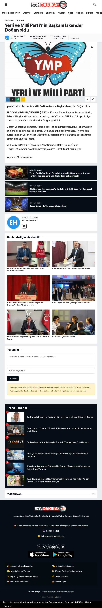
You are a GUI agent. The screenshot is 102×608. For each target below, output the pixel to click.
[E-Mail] (24, 226)
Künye (38, 592)
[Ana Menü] (6, 5)
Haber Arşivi (61, 582)
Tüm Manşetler (61, 577)
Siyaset (20, 20)
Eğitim (89, 13)
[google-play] (63, 554)
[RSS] (63, 547)
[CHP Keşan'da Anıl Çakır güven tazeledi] (73, 288)
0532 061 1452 (52, 531)
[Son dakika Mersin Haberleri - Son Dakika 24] (50, 5)
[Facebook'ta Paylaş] (8, 99)
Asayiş (26, 13)
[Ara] (94, 5)
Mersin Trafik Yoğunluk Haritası (68, 571)
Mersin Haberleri (11, 13)
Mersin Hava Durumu (65, 566)
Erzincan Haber (29, 220)
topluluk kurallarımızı (31, 387)
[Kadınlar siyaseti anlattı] (73, 322)
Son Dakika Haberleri (19, 582)
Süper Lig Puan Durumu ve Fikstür (24, 577)
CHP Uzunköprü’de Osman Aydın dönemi (71, 268)
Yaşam (61, 13)
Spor (70, 13)
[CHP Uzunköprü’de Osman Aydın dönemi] (73, 254)
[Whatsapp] (58, 547)
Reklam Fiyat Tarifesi (65, 592)
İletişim (31, 592)
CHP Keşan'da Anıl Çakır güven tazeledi (71, 303)
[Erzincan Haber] (13, 222)
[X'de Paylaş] (12, 99)
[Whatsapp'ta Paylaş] (17, 99)
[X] (44, 547)
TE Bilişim (57, 597)
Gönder (13, 378)
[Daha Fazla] (23, 99)
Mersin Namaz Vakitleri (20, 571)
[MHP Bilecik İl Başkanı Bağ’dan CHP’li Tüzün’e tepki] (28, 322)
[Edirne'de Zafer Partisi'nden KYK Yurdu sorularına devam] (28, 254)
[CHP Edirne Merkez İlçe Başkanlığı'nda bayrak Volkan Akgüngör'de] (28, 288)
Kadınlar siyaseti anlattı (63, 337)
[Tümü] (93, 494)
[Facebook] (39, 547)
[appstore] (39, 554)
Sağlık (79, 13)
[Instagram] (48, 547)
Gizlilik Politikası (49, 592)
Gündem (38, 13)
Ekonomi (50, 13)
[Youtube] (53, 547)
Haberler (9, 20)
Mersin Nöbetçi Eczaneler (21, 566)
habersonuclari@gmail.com (52, 536)
